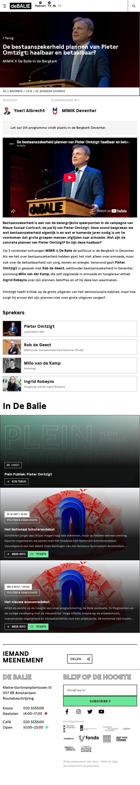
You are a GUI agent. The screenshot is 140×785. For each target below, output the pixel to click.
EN (59, 5)
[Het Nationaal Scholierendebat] (30, 529)
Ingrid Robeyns (39, 381)
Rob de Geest (37, 344)
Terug (8, 38)
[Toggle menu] (4, 6)
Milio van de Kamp (42, 363)
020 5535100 (33, 708)
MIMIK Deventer (79, 110)
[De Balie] (20, 6)
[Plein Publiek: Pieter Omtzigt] (28, 474)
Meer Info (19, 554)
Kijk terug (19, 481)
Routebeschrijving (18, 698)
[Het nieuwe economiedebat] (27, 602)
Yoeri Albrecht (29, 110)
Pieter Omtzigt (39, 326)
